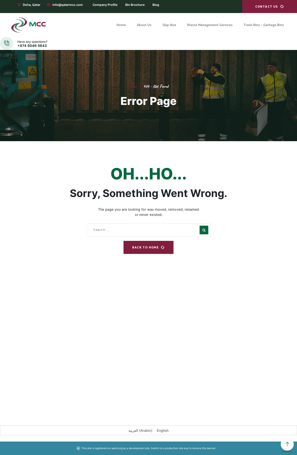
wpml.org (116, 448)
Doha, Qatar (31, 5)
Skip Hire (96, 327)
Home (132, 86)
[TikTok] (99, 397)
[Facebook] (34, 397)
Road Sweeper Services (169, 337)
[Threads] (112, 397)
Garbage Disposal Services (172, 313)
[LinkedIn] (60, 397)
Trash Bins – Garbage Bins (109, 346)
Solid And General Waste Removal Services (178, 349)
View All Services (165, 361)
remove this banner (203, 448)
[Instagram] (47, 397)
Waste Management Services (112, 336)
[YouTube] (86, 397)
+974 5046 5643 (32, 45)
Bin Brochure (135, 5)
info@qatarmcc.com (67, 5)
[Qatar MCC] (28, 25)
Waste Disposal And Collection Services (175, 325)
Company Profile (105, 5)
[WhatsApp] (73, 397)
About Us (97, 318)
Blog (155, 5)
